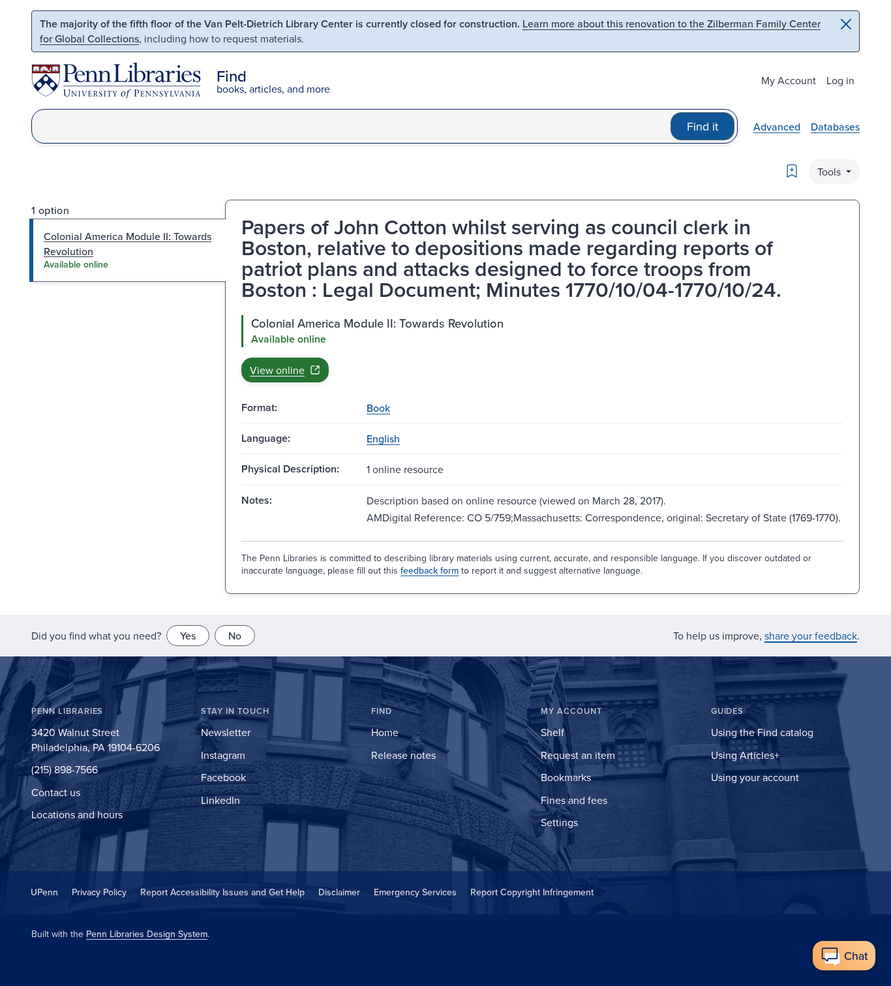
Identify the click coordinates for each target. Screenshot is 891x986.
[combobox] (351, 126)
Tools (830, 171)
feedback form (429, 570)
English (383, 438)
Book (378, 408)
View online (277, 370)
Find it (702, 126)
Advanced (776, 126)
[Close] (846, 24)
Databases (835, 126)
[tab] (128, 250)
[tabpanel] (542, 348)
